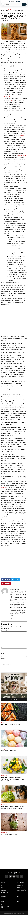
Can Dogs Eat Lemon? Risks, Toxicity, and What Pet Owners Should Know (12, 779)
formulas (22, 135)
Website (3, 658)
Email (3, 653)
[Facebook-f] (6, 876)
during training (4, 487)
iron (11, 100)
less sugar (8, 523)
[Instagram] (14, 876)
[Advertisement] (14, 321)
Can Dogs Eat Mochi (8, 751)
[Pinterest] (10, 876)
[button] (6, 579)
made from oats (7, 96)
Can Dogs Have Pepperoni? (10, 724)
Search (24, 4)
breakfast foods (22, 155)
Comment (4, 630)
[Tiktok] (21, 876)
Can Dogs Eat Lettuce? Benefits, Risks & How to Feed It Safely (13, 807)
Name (3, 647)
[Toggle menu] (2, 4)
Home (2, 9)
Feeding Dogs (8, 9)
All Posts (13, 618)
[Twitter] (17, 876)
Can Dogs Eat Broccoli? (9, 834)
